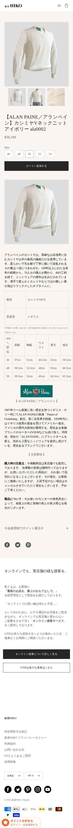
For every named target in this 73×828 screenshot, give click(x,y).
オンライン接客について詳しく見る (36, 654)
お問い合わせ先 (14, 749)
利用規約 (10, 743)
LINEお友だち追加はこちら (36, 667)
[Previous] (4, 54)
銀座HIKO (10, 718)
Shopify (26, 800)
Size (6, 147)
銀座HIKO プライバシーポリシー (25, 737)
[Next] (68, 54)
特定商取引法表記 (15, 731)
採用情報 (10, 761)
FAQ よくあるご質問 (17, 755)
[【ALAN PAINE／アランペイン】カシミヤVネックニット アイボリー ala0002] (17, 97)
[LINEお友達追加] (36, 243)
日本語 (10, 775)
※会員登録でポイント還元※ (24, 528)
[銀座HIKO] (13, 6)
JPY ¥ (30, 775)
